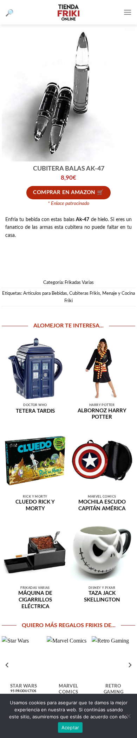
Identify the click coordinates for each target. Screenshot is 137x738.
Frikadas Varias (79, 282)
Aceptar (70, 727)
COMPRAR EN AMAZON (64, 192)
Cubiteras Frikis (84, 293)
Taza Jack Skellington (102, 597)
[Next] (129, 665)
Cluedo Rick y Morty (35, 505)
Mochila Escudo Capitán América (102, 505)
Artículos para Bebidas (45, 293)
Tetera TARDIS (35, 411)
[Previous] (7, 665)
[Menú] (127, 12)
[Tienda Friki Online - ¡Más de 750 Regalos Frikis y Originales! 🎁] (68, 12)
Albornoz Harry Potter (102, 414)
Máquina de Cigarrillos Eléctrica (35, 600)
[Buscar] (9, 12)
